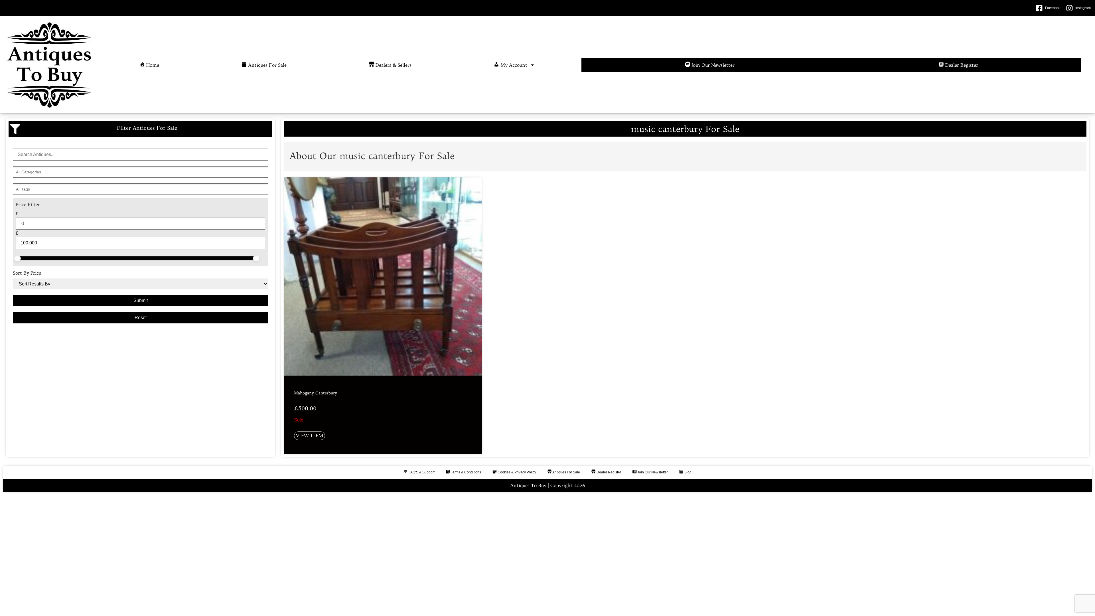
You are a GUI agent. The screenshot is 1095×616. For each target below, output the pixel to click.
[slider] (17, 258)
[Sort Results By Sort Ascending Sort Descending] (140, 284)
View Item (309, 435)
